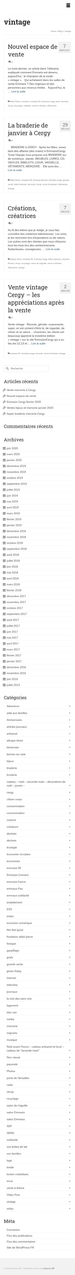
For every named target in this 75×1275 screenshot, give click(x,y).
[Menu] (68, 5)
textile (10, 1167)
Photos (11, 263)
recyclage (18, 106)
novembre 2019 (16, 471)
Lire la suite (18, 91)
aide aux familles (17, 713)
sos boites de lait (17, 1146)
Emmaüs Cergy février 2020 (24, 401)
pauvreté (12, 1064)
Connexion (13, 1229)
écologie (12, 847)
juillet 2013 (13, 684)
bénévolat (13, 747)
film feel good (15, 929)
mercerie (31, 184)
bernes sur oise (16, 754)
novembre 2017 (16, 602)
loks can (12, 1012)
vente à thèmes (39, 106)
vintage (11, 188)
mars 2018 (13, 584)
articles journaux (17, 726)
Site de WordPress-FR (20, 1247)
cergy (10, 792)
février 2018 (14, 590)
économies (13, 861)
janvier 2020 (14, 460)
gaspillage (13, 950)
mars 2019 (13, 513)
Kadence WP (49, 1268)
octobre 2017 (15, 608)
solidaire (27, 106)
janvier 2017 (14, 661)
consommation (16, 806)
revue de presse (49, 184)
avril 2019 (13, 507)
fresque (11, 943)
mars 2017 (13, 649)
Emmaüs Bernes (40, 180)
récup (10, 106)
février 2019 (14, 519)
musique (12, 1039)
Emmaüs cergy (48, 101)
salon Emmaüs (16, 1112)
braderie (12, 768)
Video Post (13, 1194)
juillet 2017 (13, 625)
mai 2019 (12, 501)
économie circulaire (18, 854)
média (10, 1019)
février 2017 (14, 655)
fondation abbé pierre (20, 936)
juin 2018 (12, 566)
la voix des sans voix (19, 998)
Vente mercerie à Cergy (21, 390)
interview (12, 984)
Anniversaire (14, 719)
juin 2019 (12, 495)
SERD (10, 1132)
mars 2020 (13, 454)
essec (10, 916)
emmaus (25, 101)
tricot (10, 1181)
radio (10, 1084)
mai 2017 (12, 637)
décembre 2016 (16, 667)
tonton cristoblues (17, 1174)
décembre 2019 (16, 466)
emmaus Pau (15, 888)
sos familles (14, 1153)
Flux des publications (19, 1235)
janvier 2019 (14, 525)
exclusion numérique (19, 923)
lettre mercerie (62, 101)
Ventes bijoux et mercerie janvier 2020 (30, 407)
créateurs (12, 826)
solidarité (12, 1139)
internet (11, 977)
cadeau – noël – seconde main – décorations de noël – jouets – (36, 783)
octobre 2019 (15, 477)
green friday (14, 971)
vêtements (51, 106)
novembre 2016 (16, 673)
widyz (10, 1208)
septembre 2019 (17, 483)
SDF (9, 1126)
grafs (10, 957)
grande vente (15, 964)
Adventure (13, 706)
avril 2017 (13, 643)
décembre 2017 (16, 596)
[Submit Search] (7, 368)
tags (9, 1160)
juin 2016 (12, 679)
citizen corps (14, 799)
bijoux (10, 761)
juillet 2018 (13, 560)
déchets (11, 833)
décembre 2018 (16, 531)
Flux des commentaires (21, 1241)
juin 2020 (12, 448)
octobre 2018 (15, 542)
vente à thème (15, 1187)
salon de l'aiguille (38, 263)
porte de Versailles (18, 1078)
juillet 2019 (13, 489)
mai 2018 (12, 572)
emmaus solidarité (18, 895)
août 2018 (13, 554)
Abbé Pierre (15, 101)
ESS (9, 909)
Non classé (13, 1057)
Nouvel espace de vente (21, 395)
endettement (14, 902)
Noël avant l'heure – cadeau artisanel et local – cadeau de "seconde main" (35, 1048)
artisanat (12, 733)
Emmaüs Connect (17, 874)
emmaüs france (16, 881)
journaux (12, 991)
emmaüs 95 (35, 101)
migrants (12, 1032)
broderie (12, 774)
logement (12, 1005)
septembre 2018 (17, 548)
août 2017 (13, 619)
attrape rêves (16, 259)
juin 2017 (12, 631)
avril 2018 (13, 578)
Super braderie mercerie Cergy (26, 413)
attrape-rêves (15, 740)
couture (11, 819)
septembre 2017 (17, 613)
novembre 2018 (16, 537)
